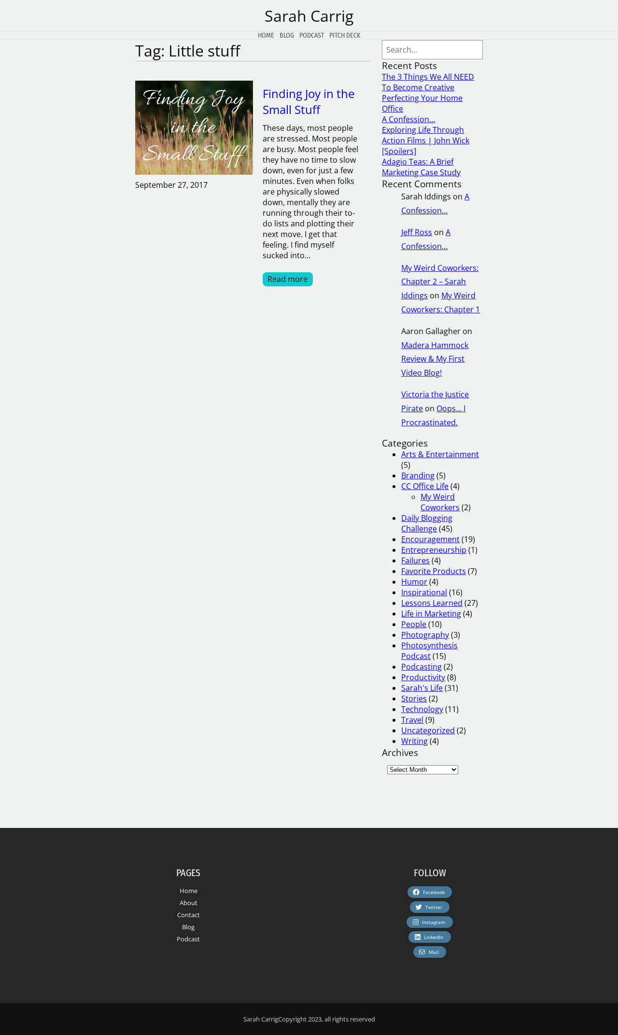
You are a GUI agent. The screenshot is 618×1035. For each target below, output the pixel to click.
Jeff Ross (416, 232)
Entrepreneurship (433, 550)
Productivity (423, 677)
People (413, 624)
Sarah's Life (422, 688)
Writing (414, 741)
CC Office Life (425, 486)
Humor (414, 581)
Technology (422, 709)
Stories (414, 698)
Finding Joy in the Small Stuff (308, 101)
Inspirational (424, 592)
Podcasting (421, 666)
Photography (425, 634)
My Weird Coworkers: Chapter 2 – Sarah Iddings (439, 282)
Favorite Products (433, 571)
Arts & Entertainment (440, 454)
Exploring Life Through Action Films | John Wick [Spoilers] (425, 140)
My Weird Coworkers (440, 502)
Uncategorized (428, 730)
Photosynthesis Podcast (429, 650)
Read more (290, 279)
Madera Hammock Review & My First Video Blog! (434, 359)
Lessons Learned (432, 603)
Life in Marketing (431, 613)
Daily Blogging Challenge (426, 523)
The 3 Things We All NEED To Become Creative (428, 82)
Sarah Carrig (309, 15)
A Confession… (408, 119)
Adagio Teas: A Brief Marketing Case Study (421, 167)
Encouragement (430, 539)
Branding (418, 475)
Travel (412, 719)
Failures (415, 560)
